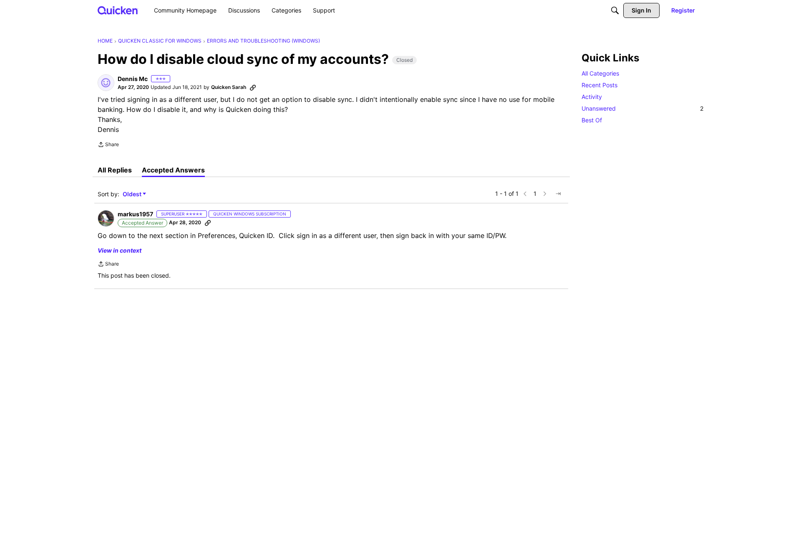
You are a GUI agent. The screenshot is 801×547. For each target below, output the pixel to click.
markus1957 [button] (135, 214)
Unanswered (642, 108)
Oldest (133, 194)
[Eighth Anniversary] (179, 79)
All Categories (600, 73)
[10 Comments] (190, 79)
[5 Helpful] (202, 79)
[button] (106, 82)
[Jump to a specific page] (558, 193)
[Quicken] (118, 10)
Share (108, 145)
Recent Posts (599, 85)
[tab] (115, 170)
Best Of (592, 120)
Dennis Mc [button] (133, 78)
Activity (592, 96)
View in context (119, 250)
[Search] (614, 10)
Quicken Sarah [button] (228, 87)
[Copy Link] (253, 87)
